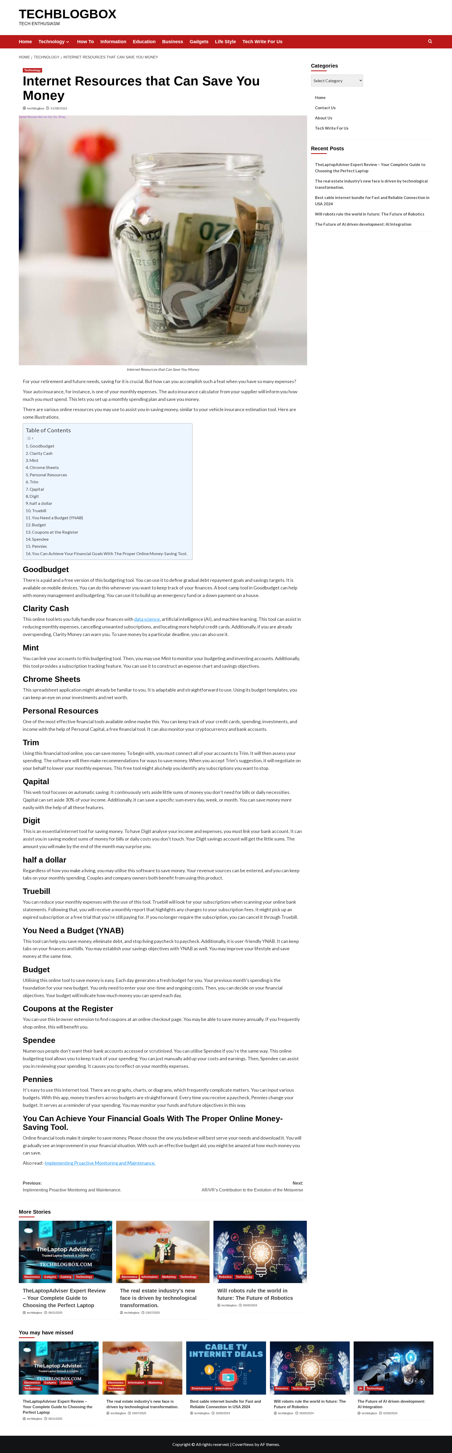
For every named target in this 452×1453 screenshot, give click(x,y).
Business (172, 41)
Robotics (225, 1276)
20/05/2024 (223, 1413)
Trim (34, 481)
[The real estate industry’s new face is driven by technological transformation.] (163, 1252)
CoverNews (243, 1444)
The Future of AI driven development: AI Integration (363, 224)
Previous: (72, 1186)
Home (25, 41)
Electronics (32, 1276)
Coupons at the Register (55, 531)
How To (85, 41)
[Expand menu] (68, 42)
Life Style (225, 41)
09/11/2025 (55, 1312)
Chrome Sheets (44, 467)
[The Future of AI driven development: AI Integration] (393, 1368)
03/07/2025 (153, 1312)
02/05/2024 (390, 1413)
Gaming (65, 1276)
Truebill (39, 510)
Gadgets (199, 41)
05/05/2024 (250, 1305)
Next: (252, 1186)
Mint (34, 460)
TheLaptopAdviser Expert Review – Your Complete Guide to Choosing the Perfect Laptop (64, 1298)
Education (144, 41)
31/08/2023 (58, 108)
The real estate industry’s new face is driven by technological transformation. (158, 1298)
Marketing (169, 1276)
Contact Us (325, 107)
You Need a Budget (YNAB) (57, 517)
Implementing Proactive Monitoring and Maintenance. (100, 1163)
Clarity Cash (41, 453)
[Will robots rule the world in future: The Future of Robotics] (260, 1252)
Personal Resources (48, 474)
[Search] (430, 41)
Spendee (40, 539)
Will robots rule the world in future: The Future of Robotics (369, 214)
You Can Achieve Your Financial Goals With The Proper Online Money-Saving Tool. (109, 553)
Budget (39, 524)
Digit (34, 496)
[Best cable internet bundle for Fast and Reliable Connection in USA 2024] (226, 1368)
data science (147, 619)
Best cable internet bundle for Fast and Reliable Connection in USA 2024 (372, 200)
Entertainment (201, 1388)
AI (360, 1388)
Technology (51, 41)
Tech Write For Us (262, 41)
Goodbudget (42, 445)
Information (113, 41)
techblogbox (35, 108)
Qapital (37, 489)
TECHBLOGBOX (67, 14)
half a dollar (41, 503)
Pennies (39, 546)
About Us (323, 117)
